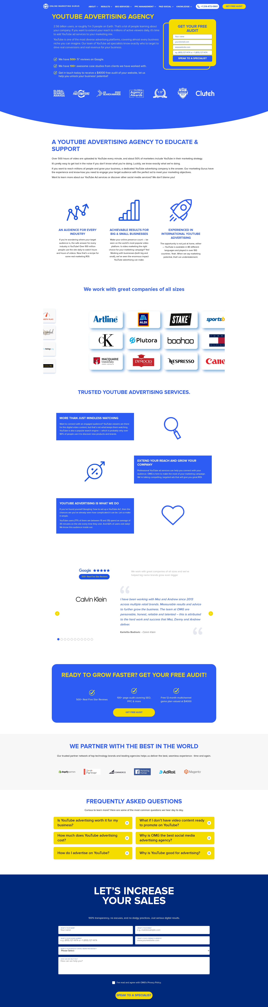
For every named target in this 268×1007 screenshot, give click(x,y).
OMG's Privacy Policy (151, 982)
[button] (58, 639)
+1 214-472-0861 (209, 6)
